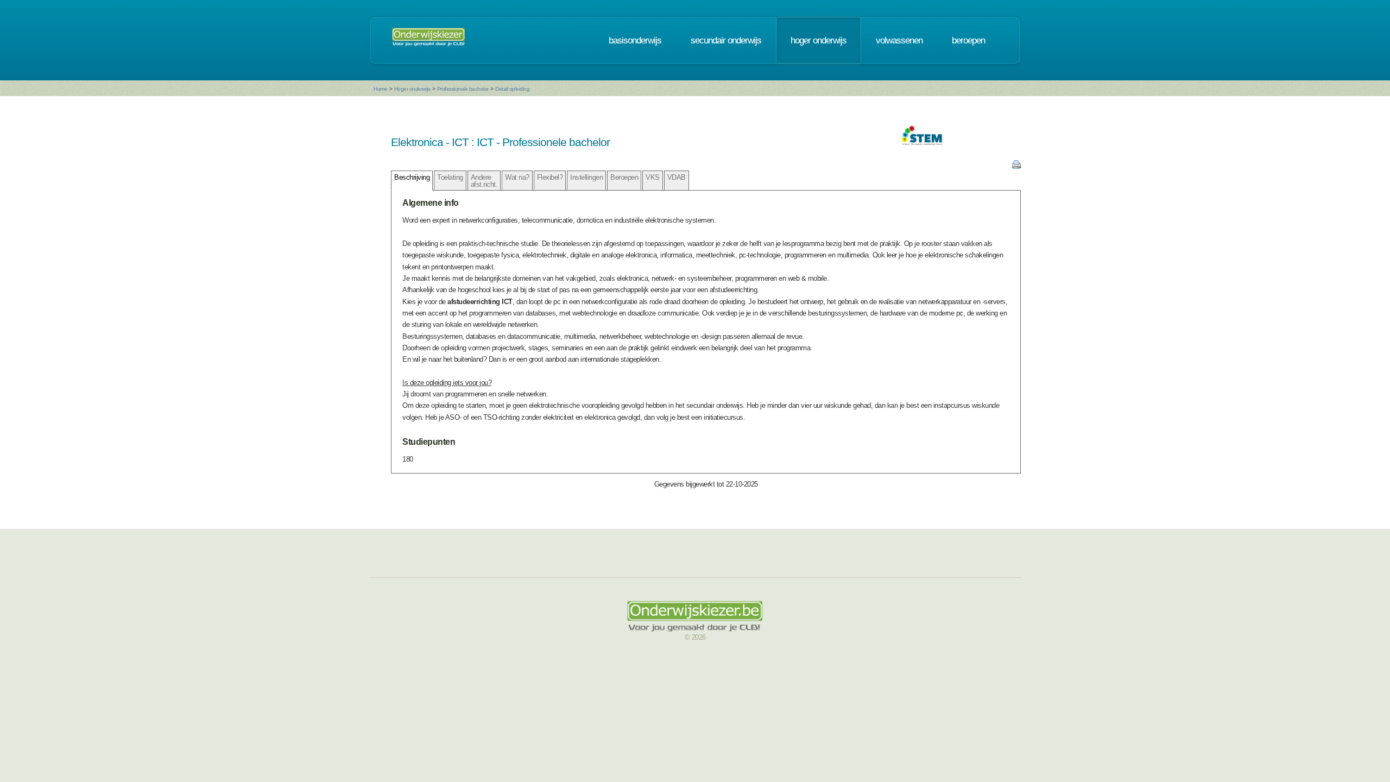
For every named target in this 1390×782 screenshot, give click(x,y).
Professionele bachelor (463, 89)
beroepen (968, 40)
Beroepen (624, 177)
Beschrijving (411, 177)
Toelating (450, 177)
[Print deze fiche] (1016, 166)
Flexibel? (550, 177)
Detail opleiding (512, 89)
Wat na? (517, 177)
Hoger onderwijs (412, 89)
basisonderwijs (635, 40)
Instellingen (586, 177)
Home (380, 89)
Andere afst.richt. (484, 180)
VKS (653, 177)
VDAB (676, 177)
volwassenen (899, 40)
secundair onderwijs (726, 40)
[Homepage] (428, 40)
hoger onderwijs (818, 40)
